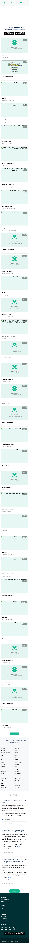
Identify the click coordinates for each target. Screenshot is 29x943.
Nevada (3, 769)
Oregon (16, 776)
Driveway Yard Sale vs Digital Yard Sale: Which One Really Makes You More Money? (14, 861)
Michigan (3, 764)
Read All (14, 891)
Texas (15, 782)
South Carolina (4, 780)
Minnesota (16, 764)
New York (3, 773)
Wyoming (3, 789)
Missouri (16, 766)
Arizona (2, 746)
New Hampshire (18, 769)
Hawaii (16, 754)
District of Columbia (5, 752)
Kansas (2, 759)
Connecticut (3, 750)
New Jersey (3, 771)
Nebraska (16, 768)
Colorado (16, 748)
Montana (3, 768)
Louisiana (3, 761)
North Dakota (4, 775)
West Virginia (4, 787)
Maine (15, 761)
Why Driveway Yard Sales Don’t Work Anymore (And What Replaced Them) (14, 831)
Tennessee (3, 782)
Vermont (16, 783)
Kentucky (16, 759)
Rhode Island (17, 778)
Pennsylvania (4, 778)
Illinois (15, 755)
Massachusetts (17, 762)
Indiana (2, 757)
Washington (17, 785)
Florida (16, 752)
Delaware (16, 750)
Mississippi (3, 766)
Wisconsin (16, 787)
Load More (14, 733)
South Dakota (17, 780)
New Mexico (17, 771)
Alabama (3, 745)
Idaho (2, 755)
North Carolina (17, 773)
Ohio (15, 775)
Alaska (16, 745)
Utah (2, 783)
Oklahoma (3, 776)
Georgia (3, 754)
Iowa (15, 757)
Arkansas (16, 746)
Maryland (3, 762)
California (3, 748)
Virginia (2, 785)
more (7, 817)
